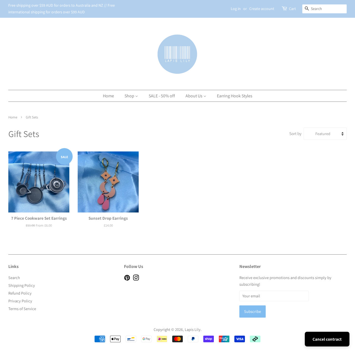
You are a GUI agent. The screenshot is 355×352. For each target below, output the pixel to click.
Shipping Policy (21, 285)
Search (14, 277)
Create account (261, 8)
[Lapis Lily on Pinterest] (127, 278)
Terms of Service (22, 308)
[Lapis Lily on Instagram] (136, 278)
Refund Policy (20, 293)
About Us (194, 96)
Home (108, 96)
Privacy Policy (20, 300)
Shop (130, 96)
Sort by (295, 133)
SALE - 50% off (162, 96)
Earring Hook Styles (234, 96)
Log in (236, 8)
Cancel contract (327, 339)
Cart (292, 8)
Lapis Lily (193, 329)
